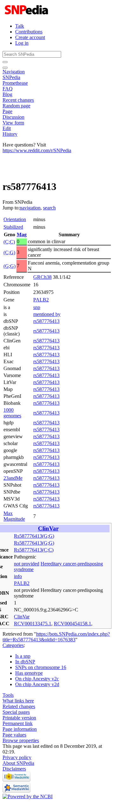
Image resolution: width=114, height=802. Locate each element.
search (49, 207)
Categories (13, 645)
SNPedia (11, 77)
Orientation (14, 219)
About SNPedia (18, 763)
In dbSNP (25, 661)
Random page (16, 105)
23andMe (12, 478)
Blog (7, 94)
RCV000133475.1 (32, 623)
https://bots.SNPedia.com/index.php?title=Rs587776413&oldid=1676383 (56, 636)
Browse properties (21, 740)
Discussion (13, 117)
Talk (19, 26)
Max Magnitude (14, 516)
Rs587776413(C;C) (34, 550)
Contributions (28, 31)
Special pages (16, 712)
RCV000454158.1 (72, 623)
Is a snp (22, 656)
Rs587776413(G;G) (34, 536)
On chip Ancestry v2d (37, 684)
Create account (30, 37)
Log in (21, 43)
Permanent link (18, 723)
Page (7, 111)
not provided (26, 563)
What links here (18, 700)
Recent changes (18, 100)
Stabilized (13, 227)
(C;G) (9, 252)
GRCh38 (42, 277)
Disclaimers (14, 768)
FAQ (8, 88)
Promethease (15, 83)
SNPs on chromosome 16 (40, 667)
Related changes (19, 706)
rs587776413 (46, 321)
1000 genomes (12, 412)
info (18, 576)
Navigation (14, 71)
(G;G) (9, 266)
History (10, 134)
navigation (30, 207)
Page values (14, 734)
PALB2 (41, 299)
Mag (22, 234)
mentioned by (46, 314)
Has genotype (29, 673)
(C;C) (9, 241)
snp (36, 307)
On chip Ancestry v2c (37, 678)
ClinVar (48, 528)
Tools (8, 695)
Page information (20, 729)
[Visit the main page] (27, 15)
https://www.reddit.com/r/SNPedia (37, 150)
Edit (7, 128)
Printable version (19, 717)
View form (13, 122)
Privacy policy (17, 757)
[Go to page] (5, 62)
